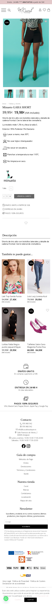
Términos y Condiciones (26, 470)
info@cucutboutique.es (27, 429)
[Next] (45, 53)
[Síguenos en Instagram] (28, 446)
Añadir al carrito (24, 196)
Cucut (26, 486)
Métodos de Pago (26, 459)
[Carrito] (48, 10)
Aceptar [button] (30, 600)
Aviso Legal (7, 581)
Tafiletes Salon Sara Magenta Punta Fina (36, 345)
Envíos (26, 463)
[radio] (11, 188)
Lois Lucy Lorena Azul (37, 296)
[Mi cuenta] (40, 10)
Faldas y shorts (14, 104)
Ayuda (26, 474)
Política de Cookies (37, 581)
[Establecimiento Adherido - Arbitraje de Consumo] (16, 553)
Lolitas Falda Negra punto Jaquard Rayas (11, 345)
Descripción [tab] (9, 235)
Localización (26, 497)
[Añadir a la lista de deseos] (26, 222)
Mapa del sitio (26, 500)
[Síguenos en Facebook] (24, 446)
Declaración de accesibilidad (14, 583)
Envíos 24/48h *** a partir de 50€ (25, 2)
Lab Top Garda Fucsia (11, 296)
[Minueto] (9, 176)
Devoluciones (26, 466)
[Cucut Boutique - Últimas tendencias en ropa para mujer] (26, 10)
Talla (4, 188)
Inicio (4, 104)
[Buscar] (10, 10)
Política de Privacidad (16, 540)
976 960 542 (27, 423)
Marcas (26, 490)
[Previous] (7, 53)
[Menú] (3, 10)
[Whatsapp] (6, 598)
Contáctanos (26, 493)
